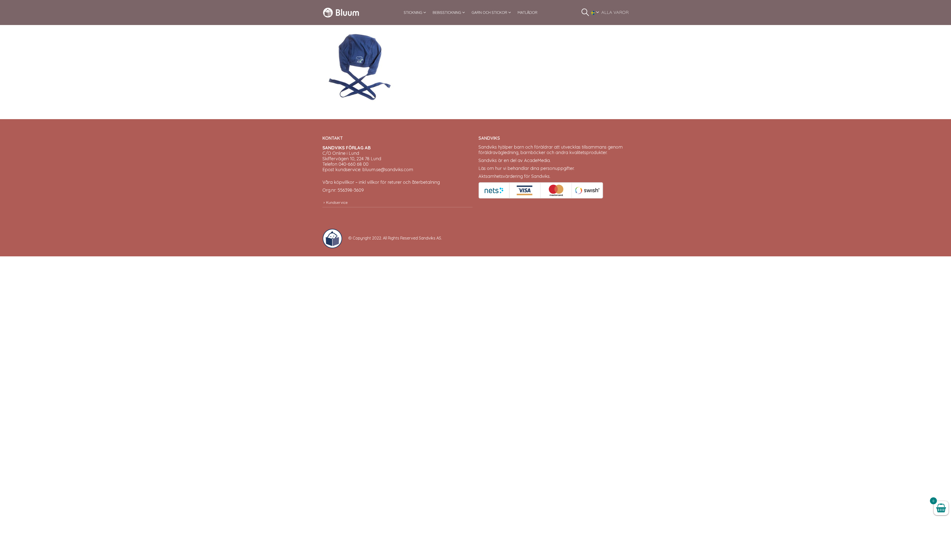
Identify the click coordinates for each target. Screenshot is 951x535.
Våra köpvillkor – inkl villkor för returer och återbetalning (381, 182)
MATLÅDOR (527, 12)
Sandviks (487, 147)
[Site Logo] (341, 12)
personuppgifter (557, 168)
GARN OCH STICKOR (489, 12)
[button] (585, 12)
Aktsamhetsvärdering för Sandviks (514, 176)
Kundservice (337, 202)
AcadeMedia (537, 160)
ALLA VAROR (615, 12)
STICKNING (413, 12)
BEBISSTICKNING (447, 12)
